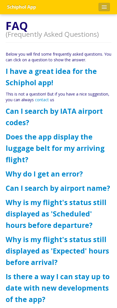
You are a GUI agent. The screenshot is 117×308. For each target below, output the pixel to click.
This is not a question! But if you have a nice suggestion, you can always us (57, 96)
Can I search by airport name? (58, 188)
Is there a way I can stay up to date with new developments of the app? (58, 288)
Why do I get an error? (44, 174)
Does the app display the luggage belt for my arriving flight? (55, 148)
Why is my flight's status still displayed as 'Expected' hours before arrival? (57, 251)
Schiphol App (21, 7)
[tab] (58, 77)
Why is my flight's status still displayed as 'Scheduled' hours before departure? (56, 214)
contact (42, 99)
